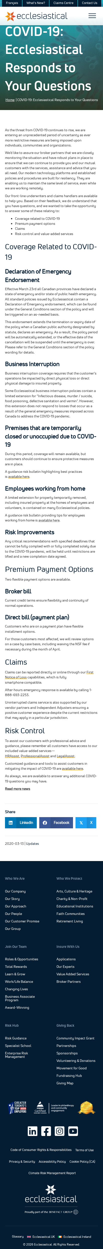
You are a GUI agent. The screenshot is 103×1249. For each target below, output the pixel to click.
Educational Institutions (74, 906)
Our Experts (65, 967)
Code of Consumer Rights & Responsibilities (41, 1150)
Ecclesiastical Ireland (77, 1237)
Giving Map (65, 1083)
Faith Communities (70, 914)
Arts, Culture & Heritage (74, 891)
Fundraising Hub (69, 1076)
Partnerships (66, 1046)
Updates (32, 843)
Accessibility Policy (52, 1161)
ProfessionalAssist (35, 756)
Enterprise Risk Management (16, 1055)
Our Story (12, 898)
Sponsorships (67, 1053)
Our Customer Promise (22, 921)
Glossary (18, 1236)
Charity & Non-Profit (72, 899)
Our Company (15, 891)
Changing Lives (16, 989)
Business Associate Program (20, 998)
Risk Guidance (15, 1038)
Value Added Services (72, 974)
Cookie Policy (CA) (82, 1161)
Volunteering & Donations (76, 1061)
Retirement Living (69, 921)
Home (10, 100)
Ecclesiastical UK (43, 1237)
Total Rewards (16, 967)
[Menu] (92, 16)
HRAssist (12, 756)
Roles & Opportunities (21, 959)
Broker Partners (68, 982)
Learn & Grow (15, 974)
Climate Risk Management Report (52, 1173)
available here (18, 476)
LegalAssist (65, 756)
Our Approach (15, 906)
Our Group (13, 928)
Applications (66, 959)
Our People (13, 913)
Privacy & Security (22, 1161)
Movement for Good (71, 1068)
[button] (33, 1131)
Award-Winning (17, 1008)
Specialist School (18, 1046)
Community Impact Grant (75, 1038)
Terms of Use (84, 1150)
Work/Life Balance (19, 982)
